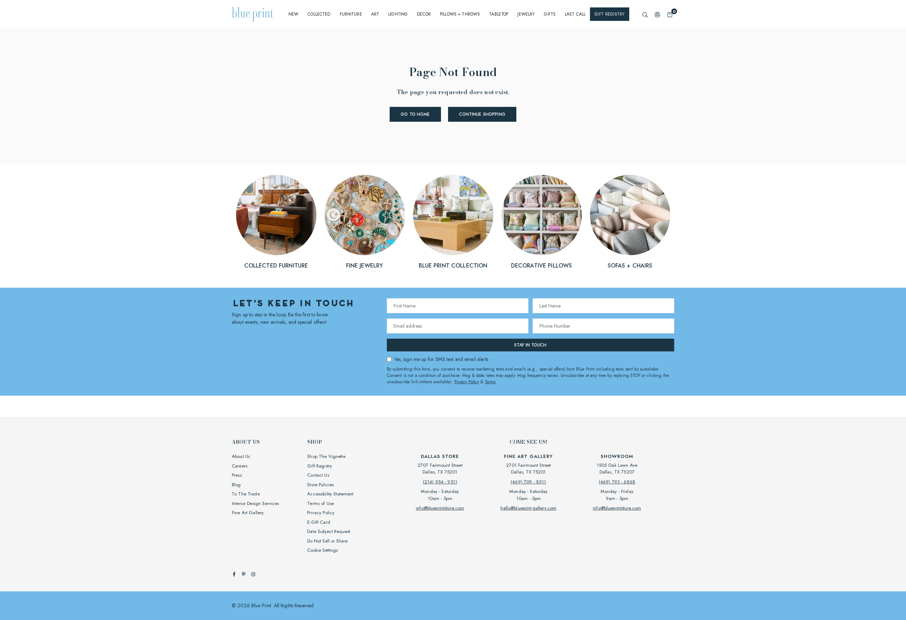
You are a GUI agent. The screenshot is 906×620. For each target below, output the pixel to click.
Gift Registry (610, 14)
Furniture (351, 14)
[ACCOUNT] (657, 14)
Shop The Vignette (326, 456)
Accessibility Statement (330, 493)
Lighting (398, 14)
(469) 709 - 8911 (528, 481)
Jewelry (526, 14)
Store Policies (320, 484)
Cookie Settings (322, 550)
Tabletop (498, 14)
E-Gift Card (318, 522)
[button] (670, 14)
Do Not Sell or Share (327, 541)
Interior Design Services (255, 503)
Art (375, 14)
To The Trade (246, 493)
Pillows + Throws (460, 14)
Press (237, 475)
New (293, 14)
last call (575, 14)
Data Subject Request (328, 531)
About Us (241, 456)
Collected (319, 14)
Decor (424, 14)
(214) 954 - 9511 (440, 481)
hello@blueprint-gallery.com (528, 508)
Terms (490, 382)
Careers (239, 466)
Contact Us (318, 475)
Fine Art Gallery (248, 512)
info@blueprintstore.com (440, 508)
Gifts (550, 14)
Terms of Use (320, 503)
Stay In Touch (530, 345)
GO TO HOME (415, 114)
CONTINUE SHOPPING (482, 114)
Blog (236, 484)
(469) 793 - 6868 (617, 481)
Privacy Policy (466, 382)
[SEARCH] (645, 14)
